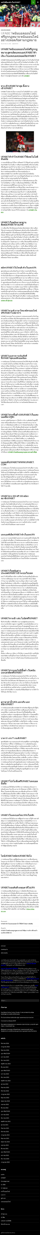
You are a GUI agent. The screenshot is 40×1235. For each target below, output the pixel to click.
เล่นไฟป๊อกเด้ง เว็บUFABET (10, 2)
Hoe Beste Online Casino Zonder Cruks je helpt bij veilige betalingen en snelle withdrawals (17, 1013)
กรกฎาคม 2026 (5, 1047)
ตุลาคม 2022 (4, 1084)
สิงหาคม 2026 (5, 1043)
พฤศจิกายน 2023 (6, 1063)
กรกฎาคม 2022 (5, 1094)
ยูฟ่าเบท (3, 1198)
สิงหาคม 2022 (5, 1091)
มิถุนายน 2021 (5, 1138)
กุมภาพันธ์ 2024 (5, 1053)
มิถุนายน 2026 (5, 1050)
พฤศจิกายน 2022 (6, 1080)
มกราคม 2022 (5, 1114)
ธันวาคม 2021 (5, 1118)
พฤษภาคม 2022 (5, 1101)
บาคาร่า (3, 1195)
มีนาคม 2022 (4, 1108)
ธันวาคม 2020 (5, 1158)
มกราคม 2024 (5, 1057)
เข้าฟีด (3, 1217)
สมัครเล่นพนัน (4, 953)
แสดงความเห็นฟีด (6, 1221)
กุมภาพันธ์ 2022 (5, 1111)
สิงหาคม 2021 (5, 1131)
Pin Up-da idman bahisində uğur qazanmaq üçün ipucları (17, 1017)
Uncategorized (5, 30)
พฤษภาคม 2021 (5, 1142)
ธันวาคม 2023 (5, 1060)
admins (16, 43)
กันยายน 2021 (5, 1128)
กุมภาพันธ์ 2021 (5, 1152)
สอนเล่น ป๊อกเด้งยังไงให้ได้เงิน (9, 968)
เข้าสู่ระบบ (4, 1214)
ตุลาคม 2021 (4, 1125)
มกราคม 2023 (5, 1074)
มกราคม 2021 (5, 1155)
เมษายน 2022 (5, 1104)
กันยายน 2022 (5, 1087)
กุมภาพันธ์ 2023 (5, 1070)
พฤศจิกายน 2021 (6, 1121)
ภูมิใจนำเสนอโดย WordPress (8, 1232)
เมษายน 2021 (5, 1145)
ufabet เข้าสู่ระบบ (6, 300)
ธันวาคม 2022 (5, 1077)
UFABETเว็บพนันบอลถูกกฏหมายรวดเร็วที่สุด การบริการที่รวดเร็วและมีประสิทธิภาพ (19, 930)
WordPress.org (5, 1224)
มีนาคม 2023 (4, 1067)
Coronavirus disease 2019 (8, 1021)
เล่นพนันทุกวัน (4, 949)
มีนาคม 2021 (4, 1148)
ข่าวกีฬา (3, 1184)
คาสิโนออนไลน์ (5, 1191)
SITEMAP (3, 946)
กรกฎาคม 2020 (5, 1162)
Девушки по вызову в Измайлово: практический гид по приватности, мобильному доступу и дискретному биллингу (19, 1030)
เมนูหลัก (38, 2)
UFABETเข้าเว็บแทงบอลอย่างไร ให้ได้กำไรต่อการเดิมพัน (17, 922)
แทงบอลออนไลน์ (6, 1201)
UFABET (3, 1178)
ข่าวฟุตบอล (4, 1188)
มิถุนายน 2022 (5, 1097)
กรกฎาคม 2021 (5, 1135)
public (3, 1174)
